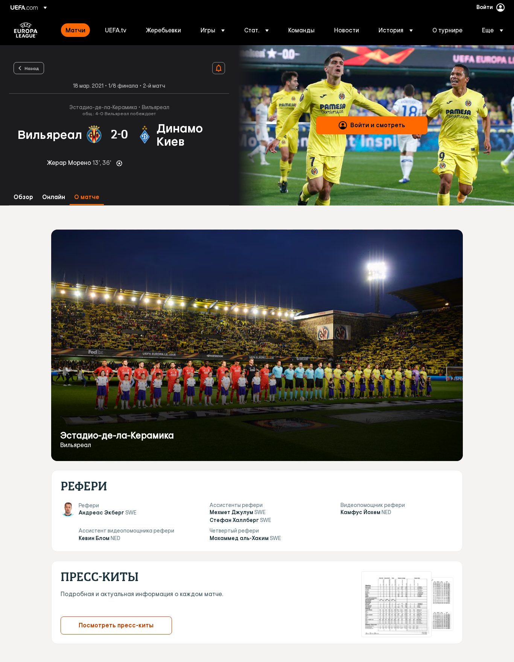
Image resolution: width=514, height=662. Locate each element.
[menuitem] (76, 30)
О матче (86, 197)
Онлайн (53, 197)
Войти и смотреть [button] (377, 125)
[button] (213, 30)
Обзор (23, 197)
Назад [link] (31, 68)
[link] (75, 30)
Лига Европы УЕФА (26, 30)
